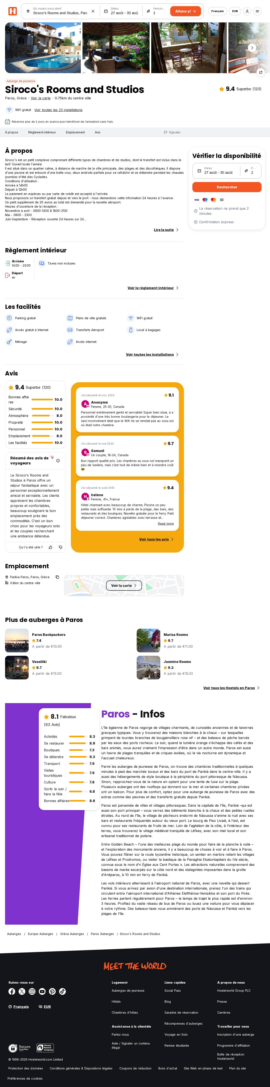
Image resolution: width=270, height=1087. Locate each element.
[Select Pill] (247, 11)
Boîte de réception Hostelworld (230, 1056)
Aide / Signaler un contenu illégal (131, 1045)
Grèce (22, 98)
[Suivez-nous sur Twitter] (22, 991)
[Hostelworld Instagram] (32, 991)
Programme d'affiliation (233, 1045)
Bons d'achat (167, 1068)
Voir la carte (41, 98)
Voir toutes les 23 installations (58, 110)
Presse (222, 1001)
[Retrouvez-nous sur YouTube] (42, 991)
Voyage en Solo (176, 1034)
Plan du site (237, 1068)
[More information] (58, 460)
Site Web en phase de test (203, 1068)
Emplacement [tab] (75, 132)
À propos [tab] (11, 132)
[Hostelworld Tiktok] (62, 991)
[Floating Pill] (252, 48)
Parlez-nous (120, 1034)
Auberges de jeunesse (128, 990)
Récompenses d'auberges (183, 1023)
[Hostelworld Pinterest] (52, 991)
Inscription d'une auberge (235, 1034)
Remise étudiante (177, 1045)
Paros (10, 98)
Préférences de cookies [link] (25, 1078)
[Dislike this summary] (60, 547)
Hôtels (116, 1001)
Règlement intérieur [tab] (42, 132)
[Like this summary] (50, 547)
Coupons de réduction (135, 1068)
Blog (168, 1001)
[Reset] (93, 11)
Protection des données (25, 1068)
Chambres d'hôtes (125, 1012)
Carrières (223, 1012)
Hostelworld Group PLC (234, 990)
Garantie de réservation (181, 1012)
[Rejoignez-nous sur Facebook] (11, 991)
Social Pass (173, 990)
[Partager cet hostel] (260, 72)
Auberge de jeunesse (21, 81)
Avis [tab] (97, 132)
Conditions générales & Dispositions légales (81, 1068)
